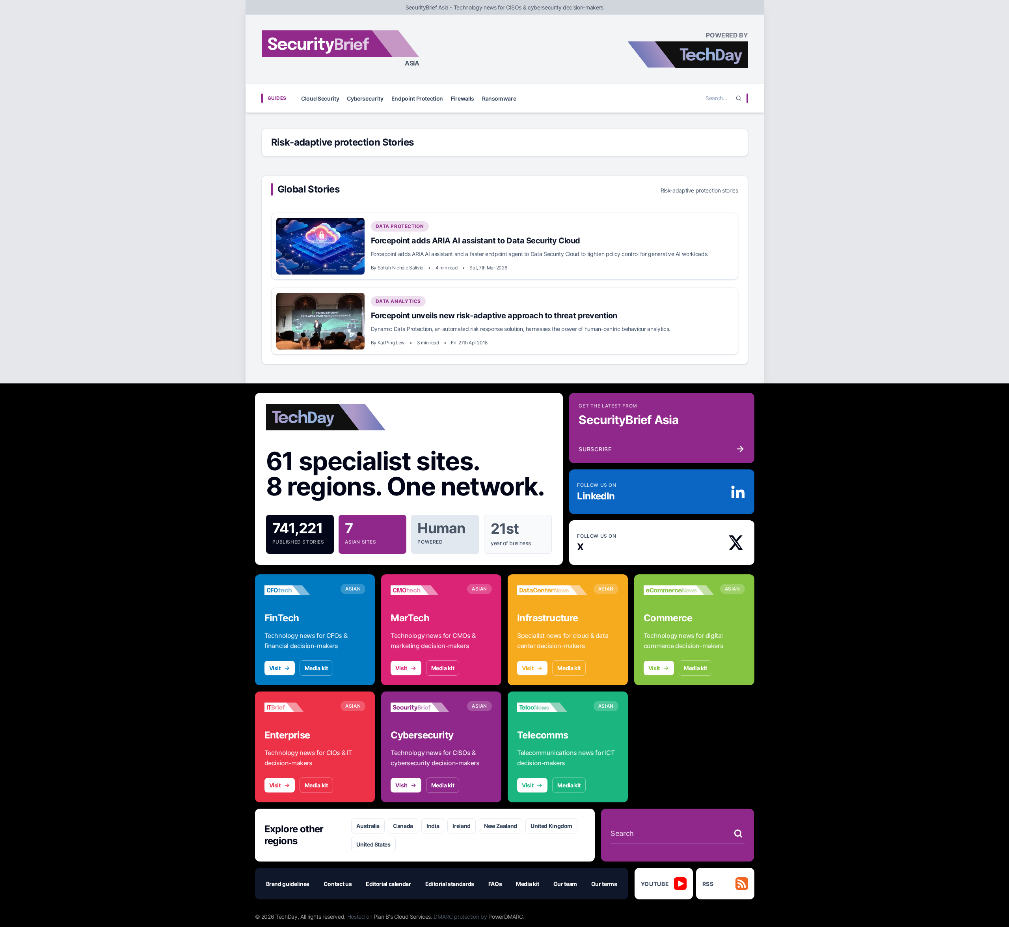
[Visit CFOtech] (299, 590)
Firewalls (462, 98)
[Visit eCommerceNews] (679, 590)
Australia (368, 825)
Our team (565, 883)
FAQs (495, 883)
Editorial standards (449, 883)
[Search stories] (738, 833)
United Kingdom (551, 825)
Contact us (338, 883)
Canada (403, 825)
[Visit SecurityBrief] (426, 707)
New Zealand (500, 825)
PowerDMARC (505, 916)
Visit (275, 668)
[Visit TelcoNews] (552, 707)
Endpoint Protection (417, 98)
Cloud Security (320, 98)
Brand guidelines (287, 883)
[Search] (738, 98)
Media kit (316, 668)
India (432, 825)
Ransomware (499, 98)
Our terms (604, 883)
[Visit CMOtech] (426, 590)
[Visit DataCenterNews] (552, 590)
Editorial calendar (388, 883)
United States (373, 844)
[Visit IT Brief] (299, 707)
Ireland (461, 825)
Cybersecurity (365, 98)
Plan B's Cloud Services (402, 916)
